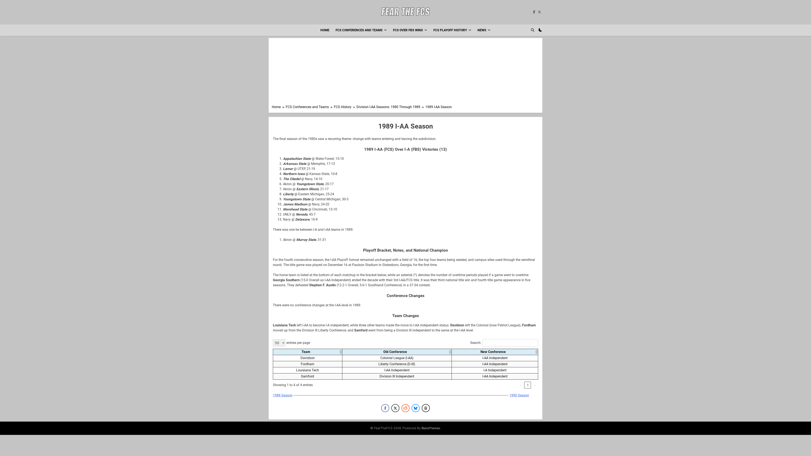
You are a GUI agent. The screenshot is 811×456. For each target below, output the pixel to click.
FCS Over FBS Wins (408, 30)
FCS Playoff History (450, 30)
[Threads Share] (426, 408)
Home (324, 30)
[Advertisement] (405, 72)
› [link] (534, 385)
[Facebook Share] (385, 408)
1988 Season (283, 395)
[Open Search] (532, 30)
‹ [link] (520, 385)
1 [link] (527, 385)
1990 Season (519, 395)
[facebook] (534, 12)
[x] (539, 12)
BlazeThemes (431, 428)
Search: (475, 343)
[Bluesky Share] (416, 408)
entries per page (298, 343)
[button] (340, 351)
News (482, 30)
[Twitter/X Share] (395, 408)
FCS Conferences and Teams (359, 30)
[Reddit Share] (405, 408)
